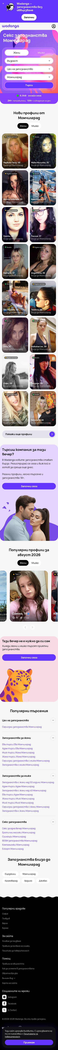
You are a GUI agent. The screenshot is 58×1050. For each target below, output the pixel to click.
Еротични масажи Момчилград (18, 832)
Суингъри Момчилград (14, 836)
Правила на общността (13, 963)
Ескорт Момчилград (13, 848)
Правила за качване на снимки (16, 946)
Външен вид (7, 978)
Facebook (12, 1003)
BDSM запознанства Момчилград (19, 840)
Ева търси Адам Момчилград (17, 794)
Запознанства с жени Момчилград (20, 810)
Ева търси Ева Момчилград (16, 744)
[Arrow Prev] (25, 627)
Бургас (5, 928)
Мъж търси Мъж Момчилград (18, 802)
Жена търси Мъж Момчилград (18, 798)
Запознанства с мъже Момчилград (20, 764)
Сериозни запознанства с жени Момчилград (25, 806)
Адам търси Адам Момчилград (18, 786)
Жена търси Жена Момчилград (18, 756)
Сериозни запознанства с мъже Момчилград (26, 760)
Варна (5, 923)
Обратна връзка (10, 973)
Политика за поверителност (15, 950)
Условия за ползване (11, 941)
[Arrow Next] (32, 627)
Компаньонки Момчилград (15, 844)
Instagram (12, 997)
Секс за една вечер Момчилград (18, 828)
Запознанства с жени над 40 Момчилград (24, 790)
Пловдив (6, 918)
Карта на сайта (9, 983)
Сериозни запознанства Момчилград (22, 726)
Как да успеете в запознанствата (18, 968)
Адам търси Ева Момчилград (17, 748)
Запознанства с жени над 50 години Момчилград (28, 782)
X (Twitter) (12, 1010)
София (5, 913)
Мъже (41, 52)
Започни (29, 17)
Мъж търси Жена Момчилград (18, 752)
